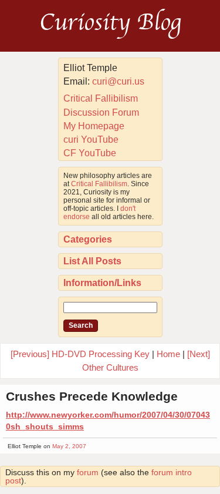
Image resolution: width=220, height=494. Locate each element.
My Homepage (93, 126)
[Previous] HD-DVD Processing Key (80, 354)
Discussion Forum (101, 112)
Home (168, 354)
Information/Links (102, 283)
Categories (87, 239)
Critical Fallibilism (100, 98)
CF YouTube (89, 153)
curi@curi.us (118, 81)
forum (88, 472)
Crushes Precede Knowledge (92, 396)
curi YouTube (91, 139)
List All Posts (92, 261)
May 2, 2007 (69, 446)
